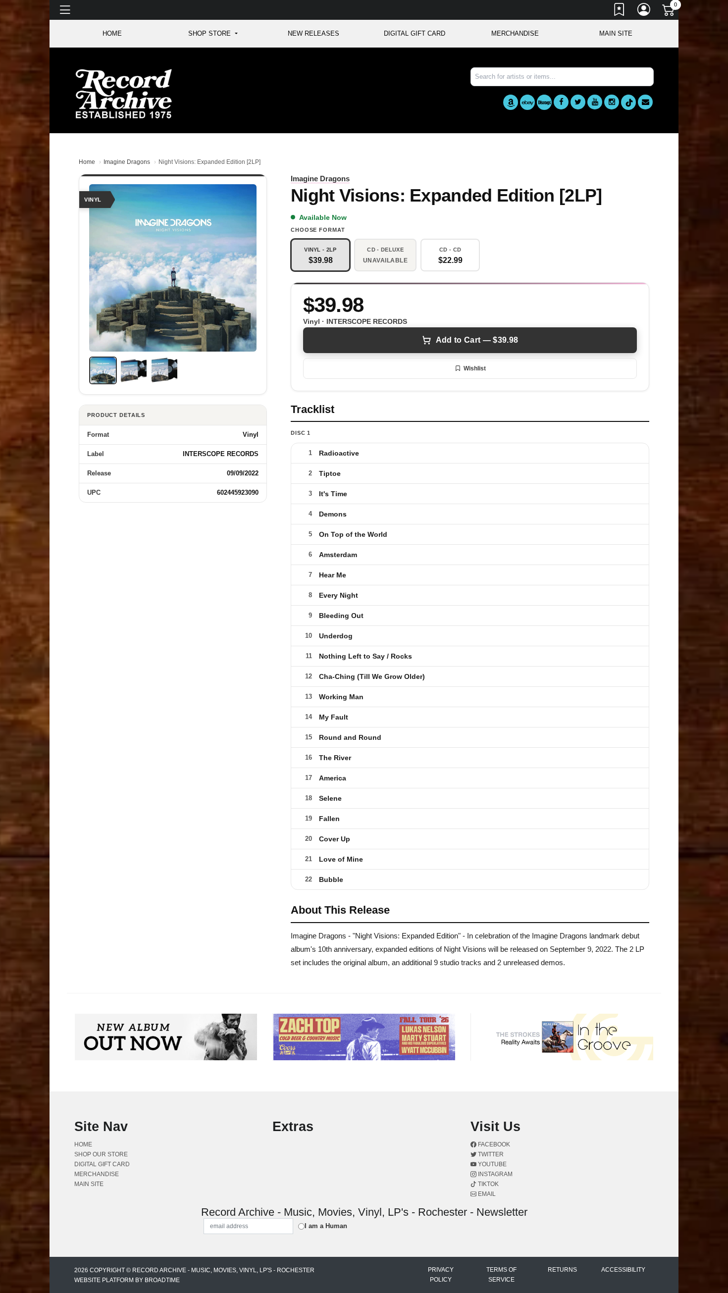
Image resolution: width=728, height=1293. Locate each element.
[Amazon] (510, 102)
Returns (562, 1269)
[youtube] (594, 102)
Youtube (491, 1164)
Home (87, 161)
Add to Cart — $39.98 (477, 340)
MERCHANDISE (515, 33)
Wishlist (475, 368)
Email (486, 1193)
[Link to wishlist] (619, 11)
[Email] (645, 102)
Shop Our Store (101, 1154)
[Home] (123, 93)
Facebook (493, 1144)
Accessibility (623, 1269)
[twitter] (578, 102)
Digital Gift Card (414, 33)
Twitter (490, 1154)
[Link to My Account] (644, 11)
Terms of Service (501, 1274)
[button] (212, 34)
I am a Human (326, 1226)
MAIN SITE (615, 33)
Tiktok (487, 1184)
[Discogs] (544, 102)
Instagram (494, 1174)
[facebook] (561, 102)
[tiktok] (628, 102)
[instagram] (611, 102)
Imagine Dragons (127, 161)
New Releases (313, 33)
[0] (669, 12)
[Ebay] (527, 102)
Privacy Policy (441, 1274)
